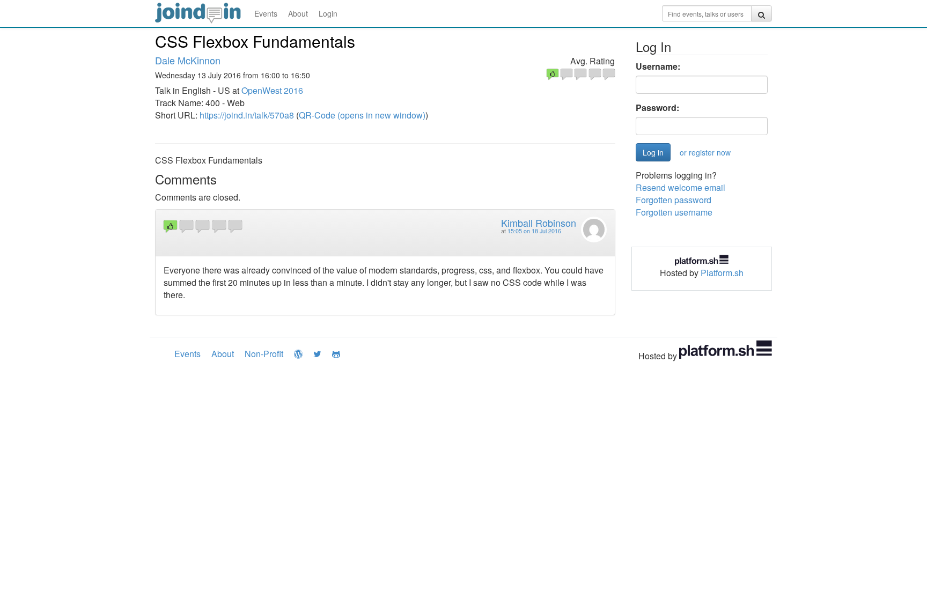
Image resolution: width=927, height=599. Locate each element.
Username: (658, 66)
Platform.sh (722, 273)
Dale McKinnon (187, 60)
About (298, 13)
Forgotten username (674, 212)
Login (328, 13)
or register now (705, 152)
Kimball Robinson (538, 223)
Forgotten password (673, 200)
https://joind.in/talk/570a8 (247, 115)
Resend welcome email (680, 187)
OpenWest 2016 (272, 90)
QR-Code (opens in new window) (362, 115)
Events (265, 13)
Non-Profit (264, 353)
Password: (657, 108)
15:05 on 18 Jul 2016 (534, 231)
